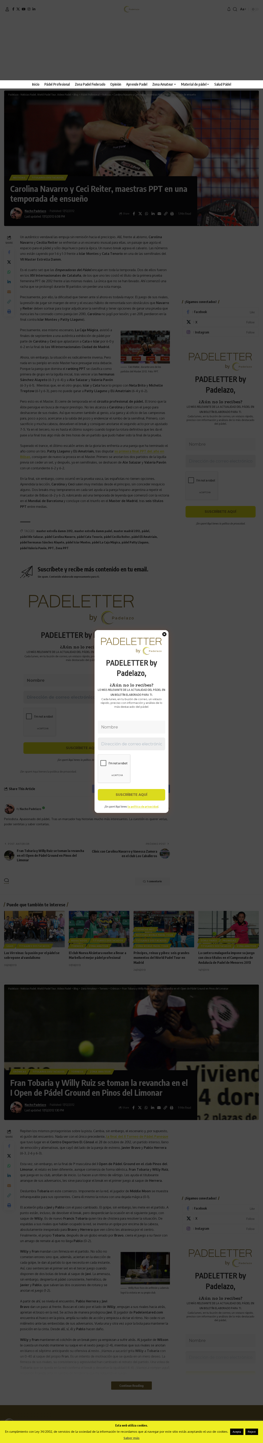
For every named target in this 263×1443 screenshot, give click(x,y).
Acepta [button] (237, 1431)
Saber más (131, 1438)
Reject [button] (252, 1431)
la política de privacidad (143, 806)
